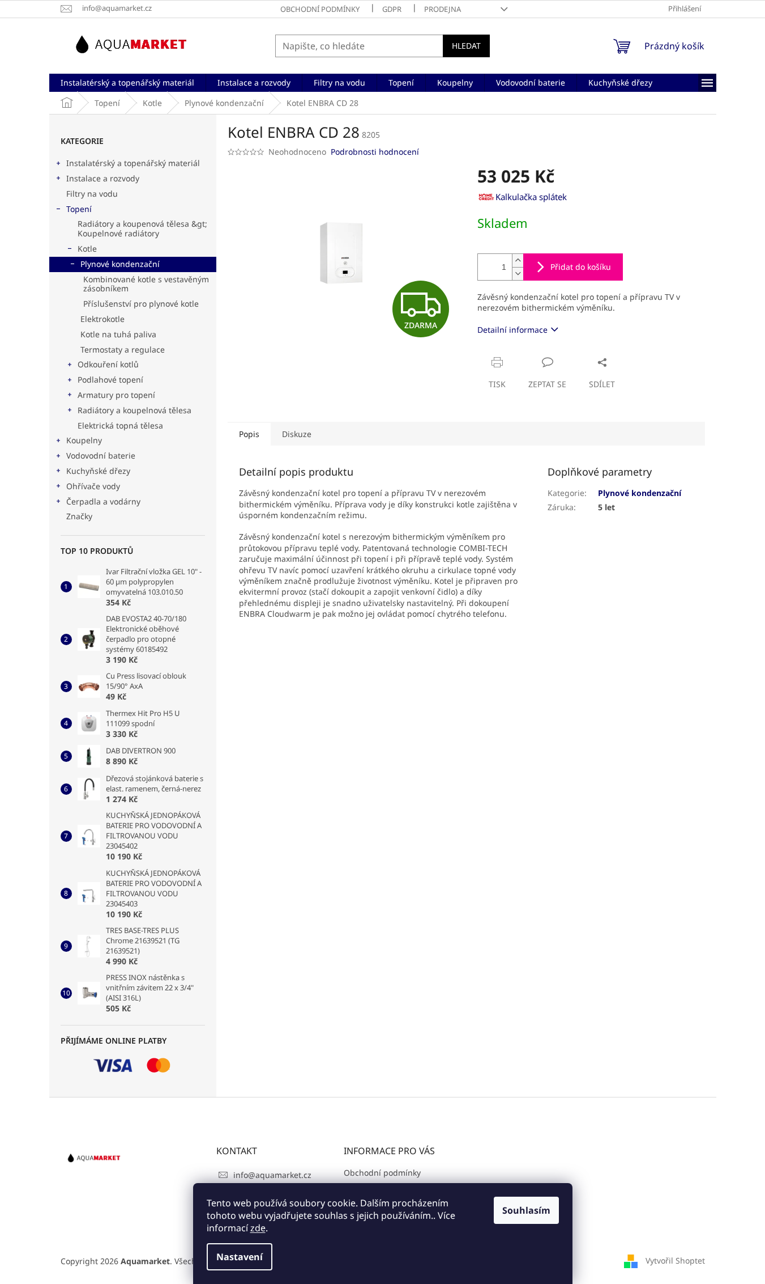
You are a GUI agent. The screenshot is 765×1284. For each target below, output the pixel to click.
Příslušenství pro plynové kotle (141, 303)
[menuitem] (127, 83)
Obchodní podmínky (320, 9)
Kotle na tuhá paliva (118, 334)
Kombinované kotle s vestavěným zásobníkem (146, 284)
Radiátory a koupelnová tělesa (134, 410)
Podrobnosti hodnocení (375, 151)
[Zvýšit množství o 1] (517, 260)
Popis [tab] (249, 434)
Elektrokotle (102, 318)
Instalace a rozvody (102, 178)
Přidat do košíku (580, 266)
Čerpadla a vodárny (103, 501)
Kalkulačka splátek (531, 196)
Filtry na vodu (92, 193)
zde (258, 1228)
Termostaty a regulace (122, 349)
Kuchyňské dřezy (98, 470)
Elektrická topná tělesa (120, 425)
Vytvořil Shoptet (675, 1260)
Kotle (87, 248)
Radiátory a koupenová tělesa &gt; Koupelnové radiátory (142, 228)
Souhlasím (526, 1210)
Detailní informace (512, 329)
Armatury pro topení (116, 394)
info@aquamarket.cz (272, 1174)
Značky (79, 516)
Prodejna (442, 9)
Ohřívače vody (93, 486)
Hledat (466, 45)
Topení (79, 209)
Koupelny (84, 440)
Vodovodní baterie (100, 455)
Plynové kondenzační (120, 264)
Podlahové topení (110, 379)
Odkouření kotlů (108, 364)
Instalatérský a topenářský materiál (133, 163)
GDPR (391, 9)
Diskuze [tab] (296, 434)
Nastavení (239, 1257)
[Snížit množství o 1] (517, 273)
